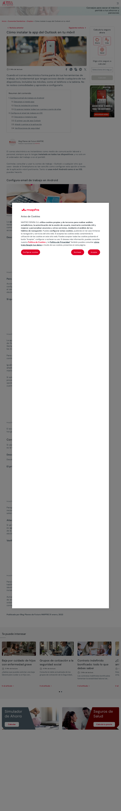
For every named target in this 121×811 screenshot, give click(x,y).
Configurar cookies (30, 252)
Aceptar (94, 252)
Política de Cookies (37, 242)
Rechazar (77, 252)
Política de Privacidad (60, 242)
